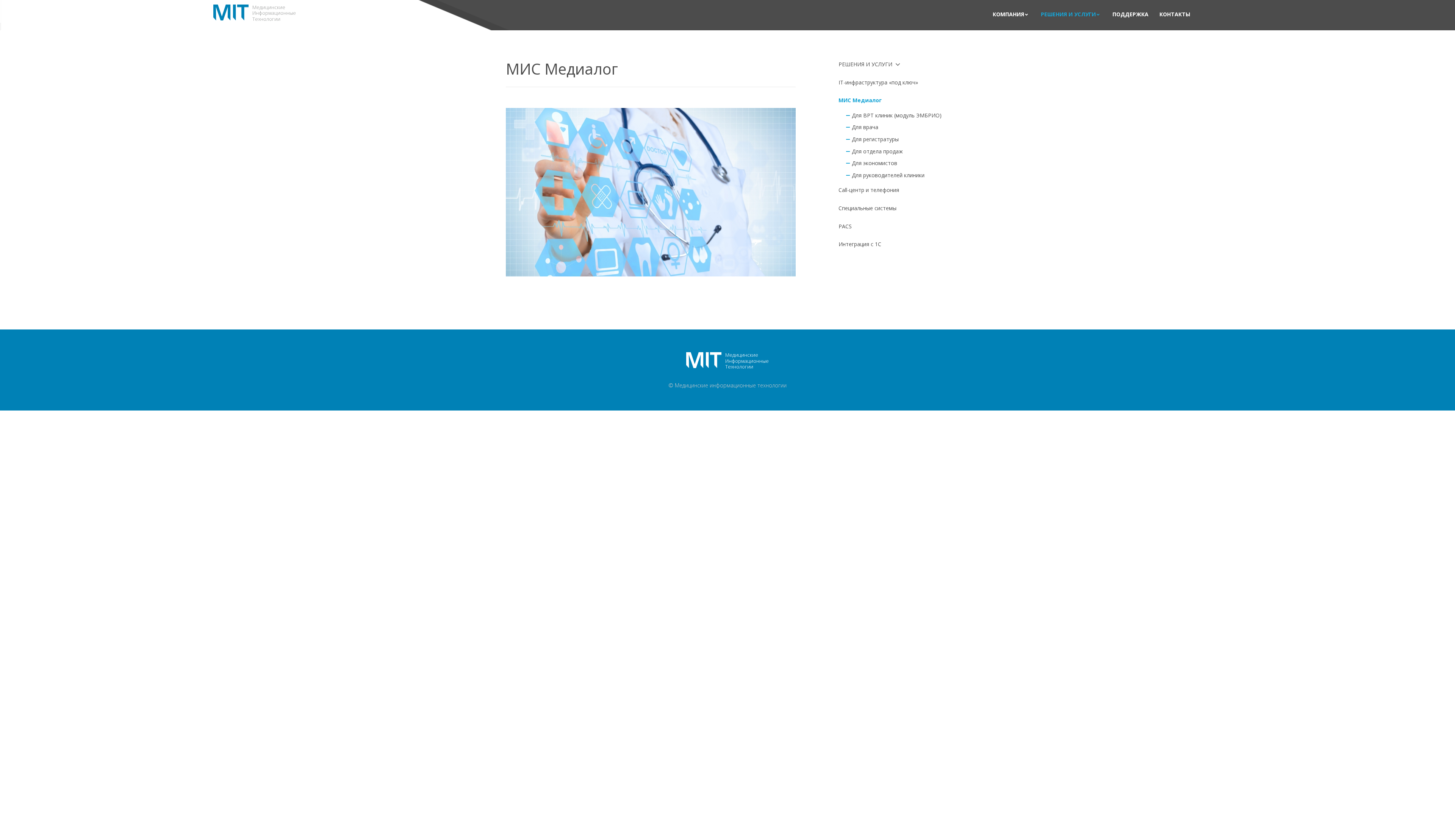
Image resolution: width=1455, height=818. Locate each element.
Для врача (865, 127)
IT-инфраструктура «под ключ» (878, 82)
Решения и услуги (1068, 15)
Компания (1008, 15)
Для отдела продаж (877, 151)
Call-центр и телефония (869, 190)
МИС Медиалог (860, 100)
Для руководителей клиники (888, 175)
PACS (845, 226)
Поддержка (1130, 15)
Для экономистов (874, 163)
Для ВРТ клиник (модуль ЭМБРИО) (897, 115)
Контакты (1174, 15)
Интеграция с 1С (860, 244)
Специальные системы (867, 208)
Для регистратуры (875, 139)
